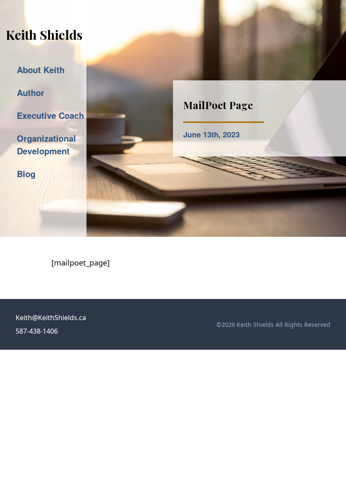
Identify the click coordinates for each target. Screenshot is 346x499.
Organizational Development (46, 144)
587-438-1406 (37, 331)
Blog (26, 173)
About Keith (41, 69)
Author (30, 92)
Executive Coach (50, 115)
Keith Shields (44, 34)
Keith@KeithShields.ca (51, 317)
